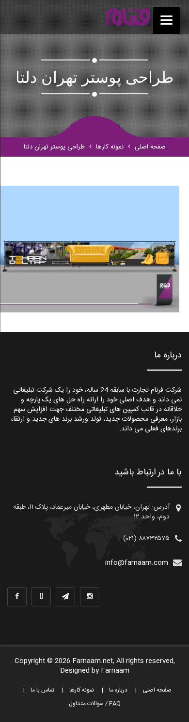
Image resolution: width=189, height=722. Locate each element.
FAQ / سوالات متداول (95, 703)
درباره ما (118, 690)
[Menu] (166, 20)
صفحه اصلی (150, 147)
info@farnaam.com (136, 563)
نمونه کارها (110, 147)
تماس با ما (42, 690)
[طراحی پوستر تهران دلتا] (127, 17)
